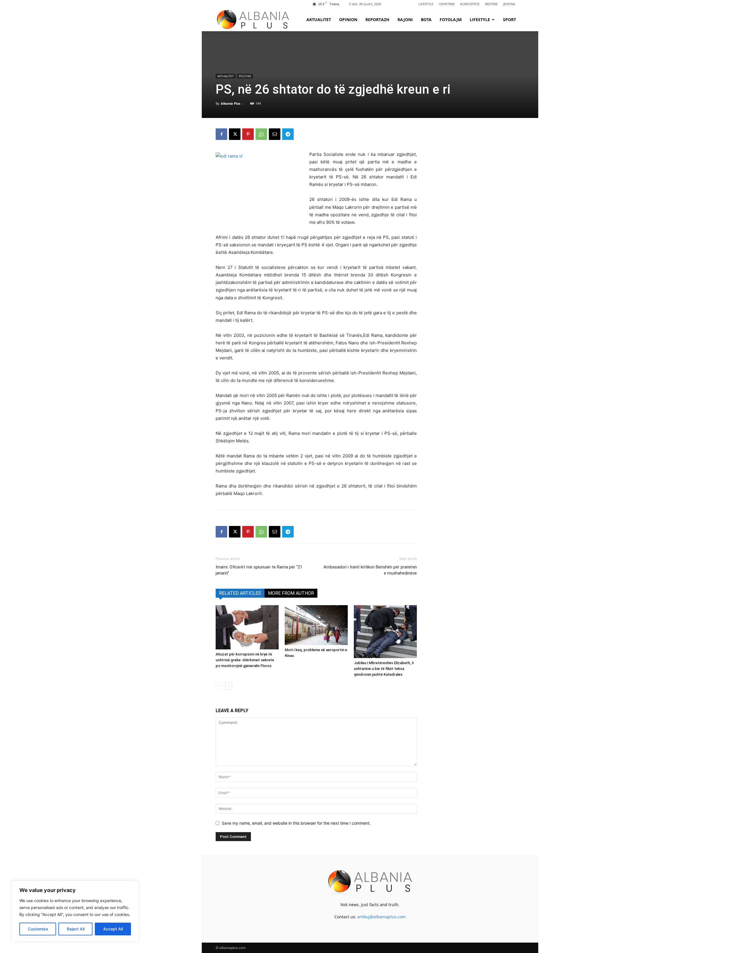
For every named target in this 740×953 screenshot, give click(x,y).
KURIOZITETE (470, 4)
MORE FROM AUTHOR (291, 593)
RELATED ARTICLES (240, 593)
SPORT (509, 19)
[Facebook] (221, 134)
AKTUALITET (318, 19)
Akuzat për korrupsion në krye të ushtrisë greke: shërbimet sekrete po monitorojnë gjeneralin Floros (245, 660)
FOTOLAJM (451, 19)
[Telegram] (288, 134)
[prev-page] (219, 686)
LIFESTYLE (426, 4)
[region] (75, 911)
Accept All (113, 928)
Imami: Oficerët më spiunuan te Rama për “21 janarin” (259, 570)
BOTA (426, 19)
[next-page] (228, 686)
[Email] (274, 134)
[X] (234, 134)
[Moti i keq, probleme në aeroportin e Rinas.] (316, 625)
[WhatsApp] (261, 134)
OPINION (348, 19)
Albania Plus (230, 103)
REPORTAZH (377, 19)
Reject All (75, 928)
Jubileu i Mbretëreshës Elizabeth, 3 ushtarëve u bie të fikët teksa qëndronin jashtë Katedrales (384, 669)
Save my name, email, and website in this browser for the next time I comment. (296, 823)
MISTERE (491, 4)
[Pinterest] (248, 134)
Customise (38, 928)
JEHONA (509, 4)
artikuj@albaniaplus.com (381, 916)
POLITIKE (245, 76)
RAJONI (405, 19)
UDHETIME (447, 4)
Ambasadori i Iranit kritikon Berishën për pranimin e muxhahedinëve (370, 570)
